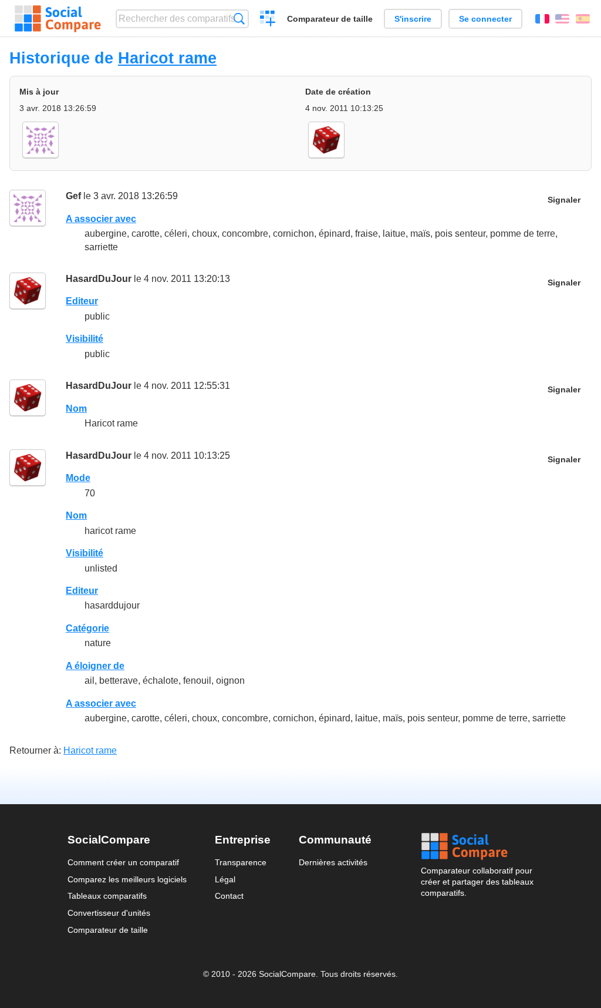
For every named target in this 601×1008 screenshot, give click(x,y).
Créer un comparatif (268, 20)
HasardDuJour (98, 279)
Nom (76, 409)
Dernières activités (333, 862)
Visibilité (84, 339)
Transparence (240, 862)
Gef (73, 196)
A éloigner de (95, 666)
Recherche (239, 18)
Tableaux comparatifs (107, 896)
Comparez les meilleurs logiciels (127, 879)
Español (583, 18)
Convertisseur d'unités (108, 913)
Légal (225, 879)
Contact (229, 896)
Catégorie (87, 628)
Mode (78, 478)
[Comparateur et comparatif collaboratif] (57, 19)
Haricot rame (167, 58)
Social (477, 846)
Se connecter (485, 18)
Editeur (82, 301)
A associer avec (101, 219)
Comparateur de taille (330, 18)
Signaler (564, 200)
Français (542, 18)
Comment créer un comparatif (123, 862)
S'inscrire (412, 18)
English (562, 18)
